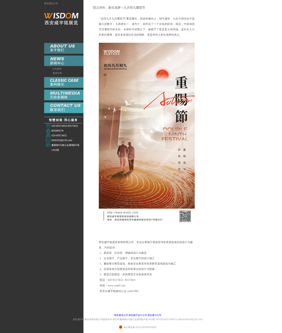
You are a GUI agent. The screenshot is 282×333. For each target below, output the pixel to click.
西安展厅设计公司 (138, 315)
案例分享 (57, 73)
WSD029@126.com (61, 140)
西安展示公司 (154, 315)
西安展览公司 (51, 3)
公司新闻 (56, 68)
